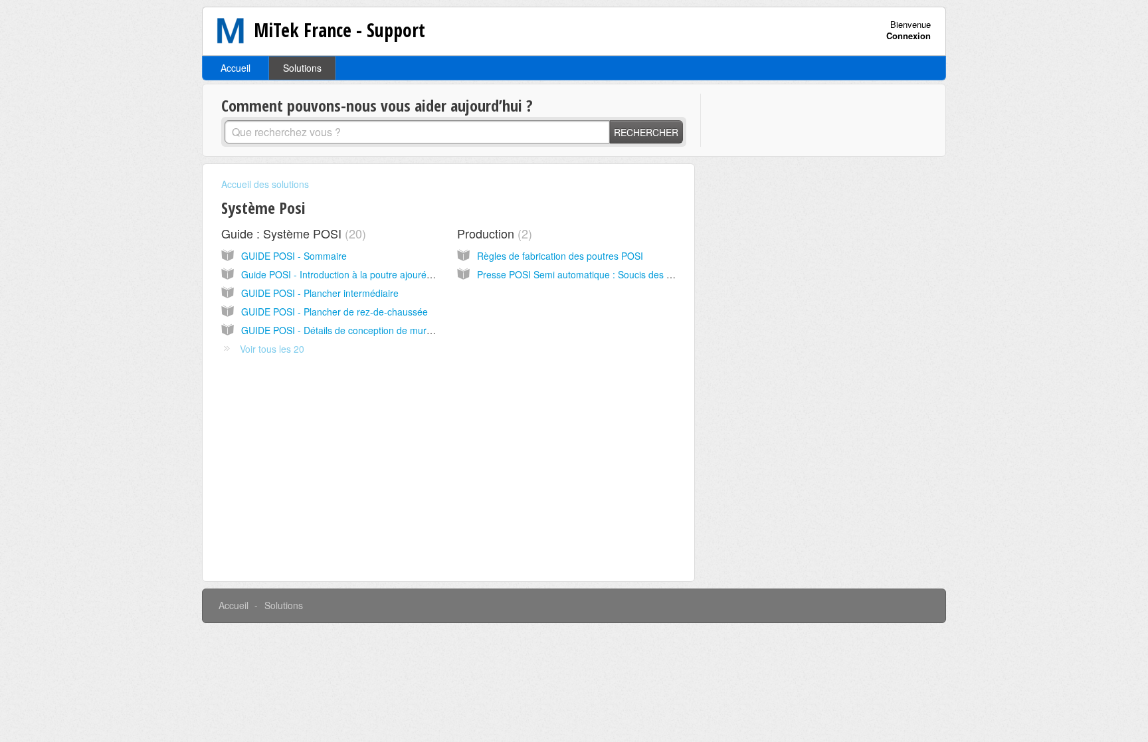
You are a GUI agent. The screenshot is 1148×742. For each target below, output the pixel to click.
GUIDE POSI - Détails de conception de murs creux (349, 330)
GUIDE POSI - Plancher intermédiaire (320, 293)
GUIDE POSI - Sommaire (294, 255)
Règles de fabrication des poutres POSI (560, 255)
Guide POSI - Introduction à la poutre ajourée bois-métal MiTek (373, 274)
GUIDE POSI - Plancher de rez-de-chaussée (334, 311)
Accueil (235, 67)
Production (492, 233)
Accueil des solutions (265, 184)
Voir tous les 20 (272, 348)
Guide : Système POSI (291, 233)
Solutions (302, 67)
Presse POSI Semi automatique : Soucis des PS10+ (585, 274)
